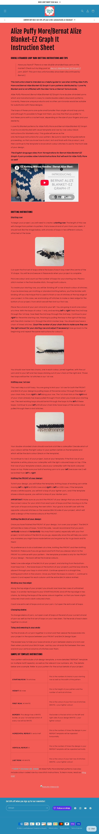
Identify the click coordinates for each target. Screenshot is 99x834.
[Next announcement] (94, 20)
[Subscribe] (46, 808)
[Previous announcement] (4, 20)
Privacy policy (64, 828)
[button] (5, 11)
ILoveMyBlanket (27, 828)
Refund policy (53, 828)
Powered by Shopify (40, 828)
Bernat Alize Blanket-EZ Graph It (65, 68)
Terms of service (76, 828)
